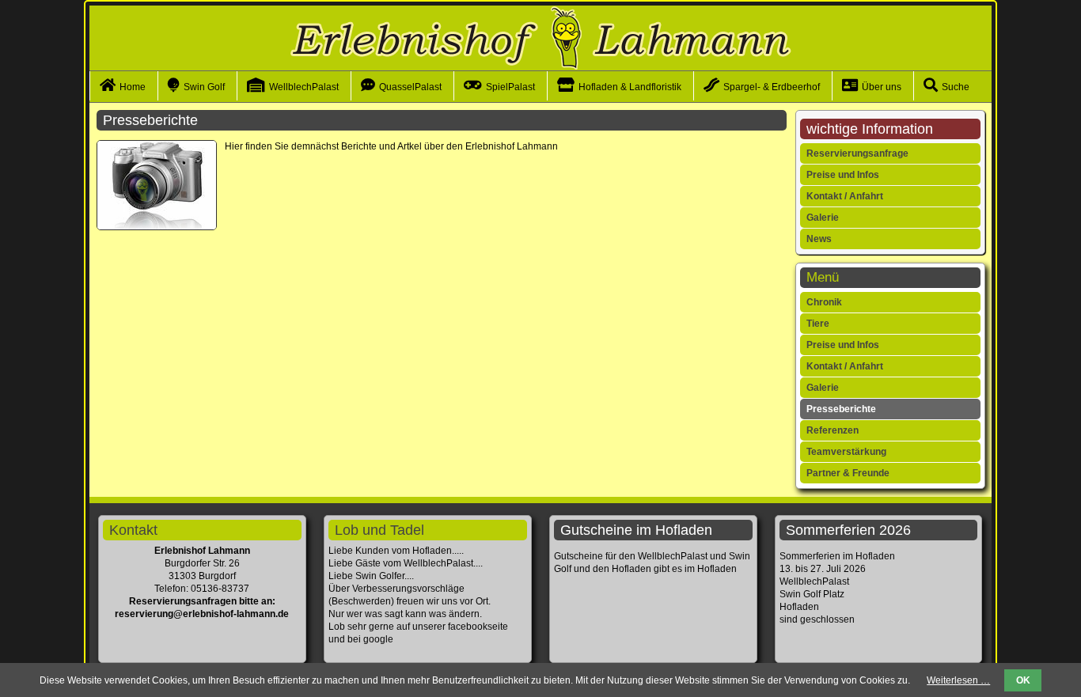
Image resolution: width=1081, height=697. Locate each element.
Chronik (824, 302)
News (819, 238)
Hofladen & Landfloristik (629, 87)
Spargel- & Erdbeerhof (771, 87)
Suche (955, 87)
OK (1023, 680)
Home (132, 87)
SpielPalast (510, 87)
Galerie (822, 217)
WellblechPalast (304, 87)
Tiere (817, 323)
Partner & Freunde (847, 473)
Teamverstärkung (846, 451)
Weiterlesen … (958, 680)
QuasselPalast (410, 87)
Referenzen (832, 430)
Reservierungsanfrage (857, 153)
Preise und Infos (842, 174)
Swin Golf (204, 87)
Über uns (881, 87)
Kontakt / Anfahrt (844, 196)
